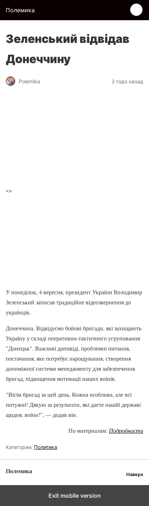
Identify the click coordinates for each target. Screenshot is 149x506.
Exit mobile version (74, 495)
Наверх (134, 474)
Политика (45, 447)
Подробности (126, 430)
